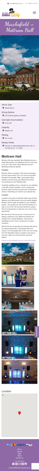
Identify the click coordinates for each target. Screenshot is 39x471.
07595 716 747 (32, 3)
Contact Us (19, 458)
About (20, 456)
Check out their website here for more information (19, 240)
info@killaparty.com (16, 3)
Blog (19, 453)
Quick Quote (37, 332)
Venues (19, 451)
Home (19, 449)
